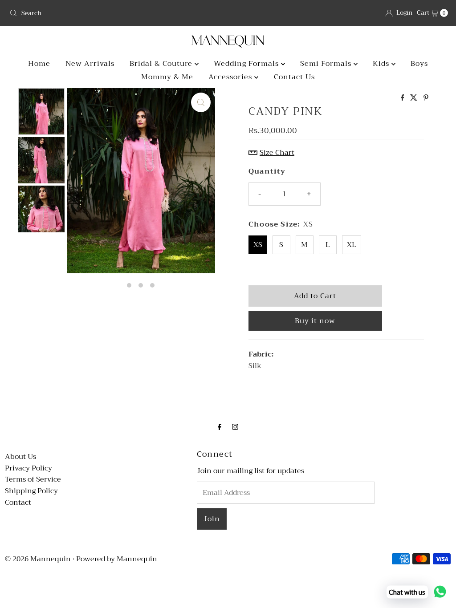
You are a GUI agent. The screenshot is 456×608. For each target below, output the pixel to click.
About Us (20, 456)
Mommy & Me (167, 77)
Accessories (231, 77)
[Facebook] (219, 427)
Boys (419, 63)
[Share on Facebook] (403, 98)
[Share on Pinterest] (425, 98)
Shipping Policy (31, 491)
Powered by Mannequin (116, 559)
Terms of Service (33, 479)
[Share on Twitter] (414, 98)
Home (39, 63)
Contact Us (294, 77)
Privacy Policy (28, 468)
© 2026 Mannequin (38, 559)
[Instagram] (235, 427)
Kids (382, 63)
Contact (18, 502)
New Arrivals (89, 63)
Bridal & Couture (162, 63)
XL (351, 245)
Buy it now (315, 321)
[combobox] (115, 13)
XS (257, 245)
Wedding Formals (247, 63)
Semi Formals (327, 63)
